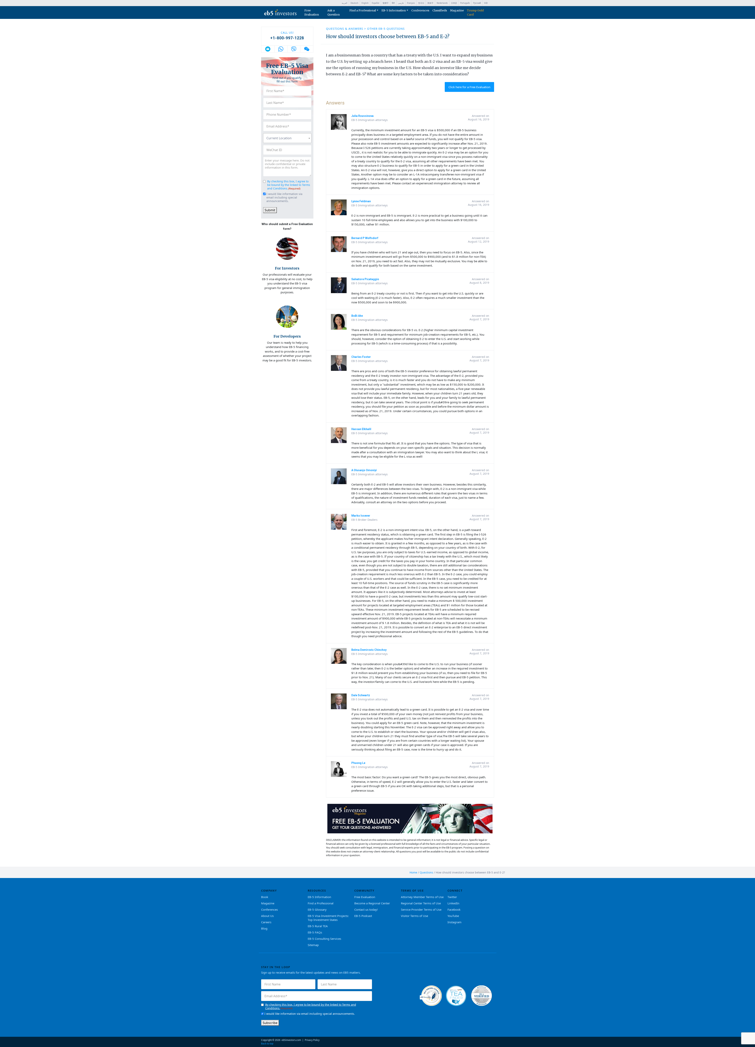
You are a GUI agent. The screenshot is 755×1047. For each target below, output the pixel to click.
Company (269, 890)
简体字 (430, 3)
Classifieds (439, 10)
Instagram (454, 922)
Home (413, 872)
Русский (477, 3)
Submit (270, 210)
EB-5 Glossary (317, 909)
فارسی (401, 3)
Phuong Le (358, 762)
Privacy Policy (312, 1040)
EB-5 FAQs (315, 932)
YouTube (453, 916)
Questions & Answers (345, 28)
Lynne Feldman (361, 201)
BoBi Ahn (357, 315)
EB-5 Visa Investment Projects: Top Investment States (328, 918)
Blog (264, 928)
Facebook (453, 909)
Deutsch (354, 3)
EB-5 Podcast (363, 916)
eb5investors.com (291, 1040)
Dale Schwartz (360, 695)
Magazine (457, 10)
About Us (267, 916)
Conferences (420, 10)
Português (465, 3)
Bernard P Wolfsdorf (364, 238)
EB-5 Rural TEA (318, 926)
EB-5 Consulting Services (324, 939)
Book (264, 897)
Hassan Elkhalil (361, 429)
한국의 (421, 3)
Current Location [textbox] (279, 138)
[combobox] (287, 138)
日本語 (454, 3)
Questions (426, 872)
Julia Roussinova (362, 115)
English (365, 3)
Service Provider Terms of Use (421, 909)
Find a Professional (362, 10)
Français (411, 3)
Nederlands (442, 3)
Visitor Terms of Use (414, 916)
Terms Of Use (412, 890)
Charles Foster (361, 356)
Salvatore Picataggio (365, 279)
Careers (266, 922)
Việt (486, 3)
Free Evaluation (311, 12)
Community (364, 890)
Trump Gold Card (475, 12)
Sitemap (313, 945)
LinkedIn (453, 903)
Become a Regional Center (372, 903)
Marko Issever (360, 515)
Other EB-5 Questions (386, 28)
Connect (455, 890)
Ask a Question (333, 12)
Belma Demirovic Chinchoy (369, 649)
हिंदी (393, 3)
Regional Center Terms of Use (421, 903)
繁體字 (386, 3)
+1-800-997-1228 (287, 38)
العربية (344, 3)
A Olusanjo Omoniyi (364, 470)
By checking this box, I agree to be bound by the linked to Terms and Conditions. (288, 184)
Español (375, 3)
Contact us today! (366, 909)
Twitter (452, 897)
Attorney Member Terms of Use (422, 897)
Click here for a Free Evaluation (469, 87)
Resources (317, 890)
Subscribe (270, 1023)
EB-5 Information (393, 10)
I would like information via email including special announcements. (284, 197)
